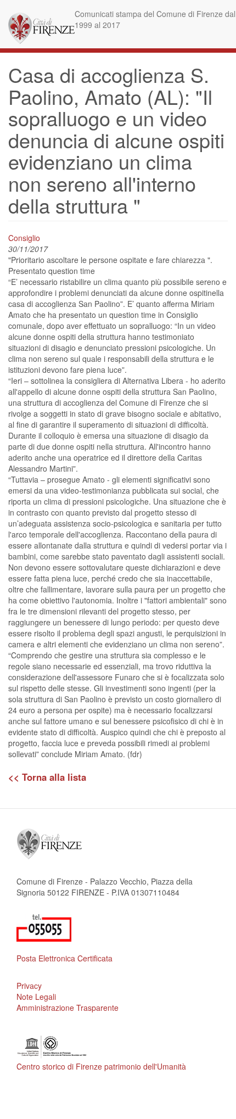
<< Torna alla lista (47, 777)
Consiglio (24, 237)
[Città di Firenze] (41, 28)
